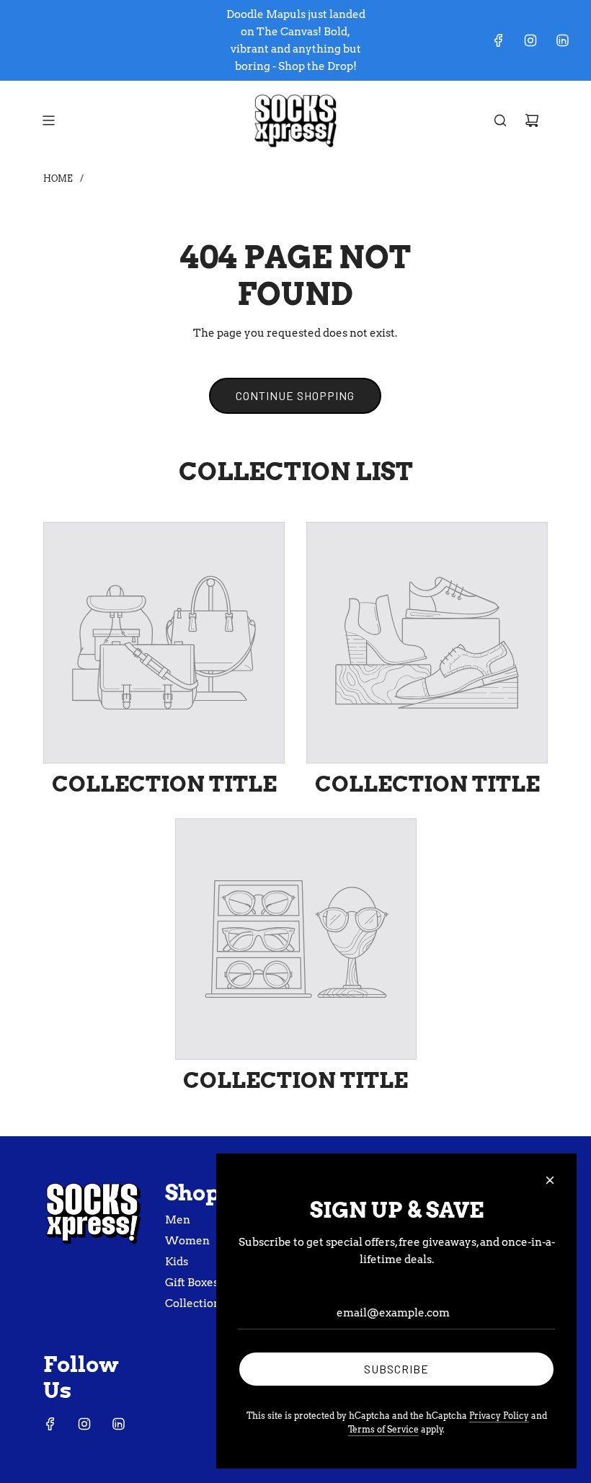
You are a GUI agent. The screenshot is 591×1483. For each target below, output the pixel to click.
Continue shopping (295, 395)
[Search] (500, 120)
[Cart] (532, 120)
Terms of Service (383, 1429)
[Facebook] (499, 40)
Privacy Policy (499, 1415)
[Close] (550, 1180)
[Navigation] (48, 120)
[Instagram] (530, 40)
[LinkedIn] (562, 40)
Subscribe (396, 1369)
